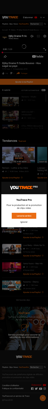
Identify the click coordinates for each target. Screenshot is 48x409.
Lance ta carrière (24, 216)
